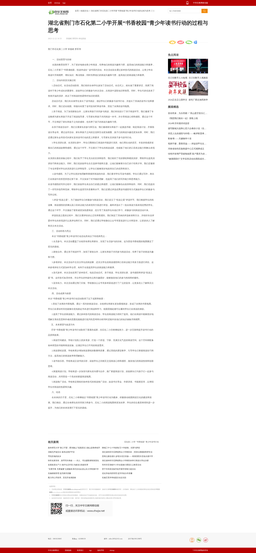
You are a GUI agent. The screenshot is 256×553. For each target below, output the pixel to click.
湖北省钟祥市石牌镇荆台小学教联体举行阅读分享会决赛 (125, 461)
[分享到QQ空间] (172, 42)
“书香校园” (141, 442)
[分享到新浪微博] (180, 42)
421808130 (82, 539)
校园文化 (84, 11)
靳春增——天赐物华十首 (179, 138)
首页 (50, 3)
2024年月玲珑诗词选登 (178, 123)
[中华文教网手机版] (80, 516)
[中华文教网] (58, 14)
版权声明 (100, 550)
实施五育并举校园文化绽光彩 (114, 478)
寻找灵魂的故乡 (54, 456)
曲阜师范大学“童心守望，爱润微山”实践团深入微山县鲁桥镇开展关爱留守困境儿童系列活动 (86, 448)
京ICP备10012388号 (135, 539)
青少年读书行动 (152, 442)
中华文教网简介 (53, 550)
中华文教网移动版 (200, 3)
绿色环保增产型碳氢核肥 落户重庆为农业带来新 (190, 154)
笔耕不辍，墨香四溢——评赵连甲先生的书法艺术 (191, 143)
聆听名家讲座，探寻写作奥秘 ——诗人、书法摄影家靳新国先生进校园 (77, 461)
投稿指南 (68, 550)
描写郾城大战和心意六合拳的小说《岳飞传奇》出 (191, 128)
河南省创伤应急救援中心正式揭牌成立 (186, 149)
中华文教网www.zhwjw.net (71, 489)
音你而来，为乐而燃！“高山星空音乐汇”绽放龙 (190, 113)
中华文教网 (111, 489)
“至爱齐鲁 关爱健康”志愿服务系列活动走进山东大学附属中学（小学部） (78, 469)
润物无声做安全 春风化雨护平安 (61, 452)
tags (64, 3)
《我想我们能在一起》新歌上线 (183, 118)
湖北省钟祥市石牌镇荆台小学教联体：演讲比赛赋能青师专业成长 (129, 452)
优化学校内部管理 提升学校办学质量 (117, 473)
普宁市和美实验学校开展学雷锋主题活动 (119, 469)
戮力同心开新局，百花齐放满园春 (62, 478)
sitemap (57, 3)
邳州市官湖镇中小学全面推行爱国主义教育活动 (121, 465)
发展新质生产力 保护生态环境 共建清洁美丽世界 (68, 465)
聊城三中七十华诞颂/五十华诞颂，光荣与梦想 (121, 448)
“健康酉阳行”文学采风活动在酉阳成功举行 (188, 159)
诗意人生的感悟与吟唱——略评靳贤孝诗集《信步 (191, 133)
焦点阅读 (173, 54)
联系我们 (80, 550)
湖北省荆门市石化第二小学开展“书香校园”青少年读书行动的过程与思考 (120, 11)
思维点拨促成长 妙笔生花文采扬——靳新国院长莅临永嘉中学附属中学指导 (133, 456)
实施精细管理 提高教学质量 (59, 473)
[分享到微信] (188, 42)
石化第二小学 (130, 442)
